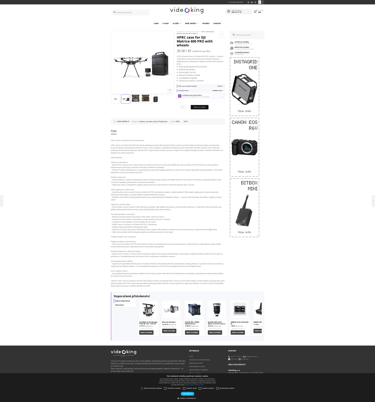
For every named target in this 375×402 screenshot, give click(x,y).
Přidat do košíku (199, 107)
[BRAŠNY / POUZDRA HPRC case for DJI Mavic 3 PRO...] (373, 201)
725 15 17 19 (236, 12)
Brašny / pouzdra (146, 121)
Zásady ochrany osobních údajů (194, 385)
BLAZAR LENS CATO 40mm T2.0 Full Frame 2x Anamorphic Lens (217, 323)
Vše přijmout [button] (187, 394)
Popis (114, 131)
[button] (125, 99)
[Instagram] (255, 2)
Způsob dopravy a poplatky (198, 370)
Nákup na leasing (194, 373)
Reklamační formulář (196, 363)
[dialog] (187, 387)
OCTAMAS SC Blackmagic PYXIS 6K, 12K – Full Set (148, 323)
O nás (191, 356)
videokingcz (234, 359)
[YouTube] (251, 2)
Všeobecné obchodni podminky (199, 360)
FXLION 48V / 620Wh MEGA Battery (192, 323)
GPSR (186, 121)
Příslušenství (162, 121)
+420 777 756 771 (236, 356)
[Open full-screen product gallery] (170, 90)
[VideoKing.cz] (187, 11)
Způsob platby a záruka (197, 366)
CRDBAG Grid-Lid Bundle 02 (240, 323)
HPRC (178, 121)
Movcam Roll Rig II (168, 322)
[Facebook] (248, 2)
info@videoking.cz (252, 356)
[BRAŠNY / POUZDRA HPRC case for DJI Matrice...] (1, 201)
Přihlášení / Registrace (236, 2)
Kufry (155, 121)
